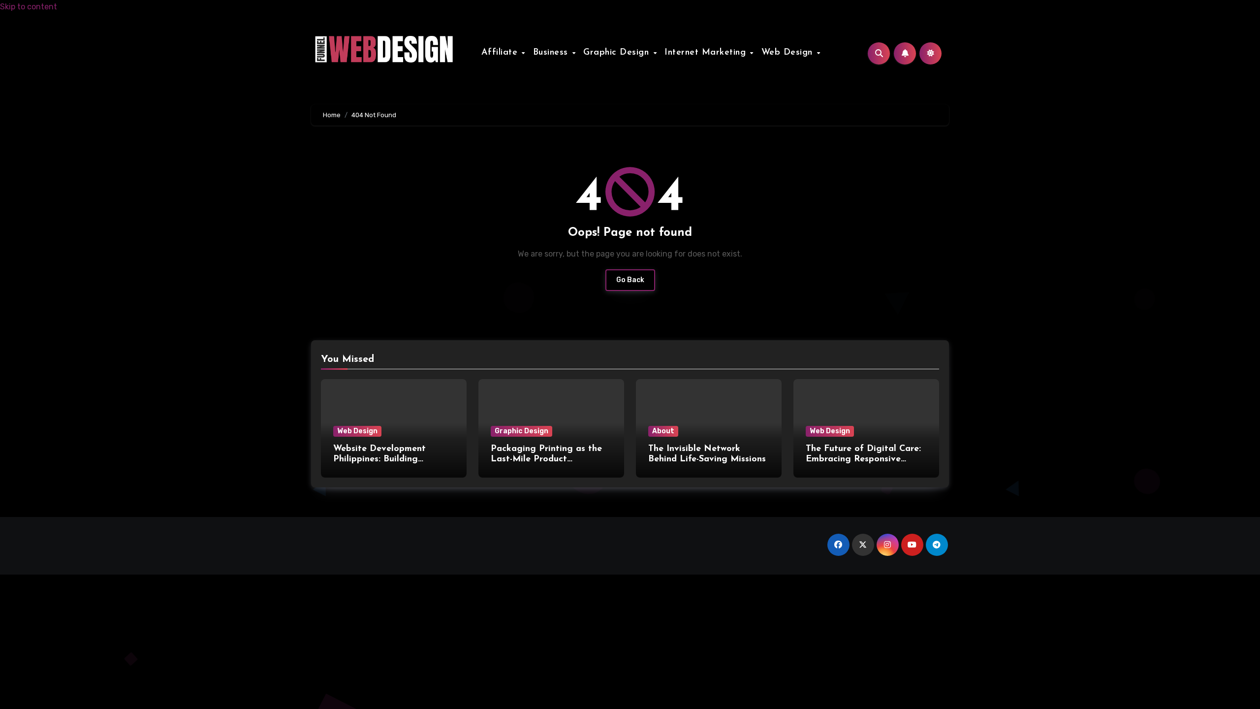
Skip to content (28, 6)
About (663, 431)
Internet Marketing (706, 52)
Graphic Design (617, 52)
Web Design (788, 52)
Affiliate (501, 52)
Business (552, 52)
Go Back (630, 280)
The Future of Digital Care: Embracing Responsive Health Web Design (863, 460)
